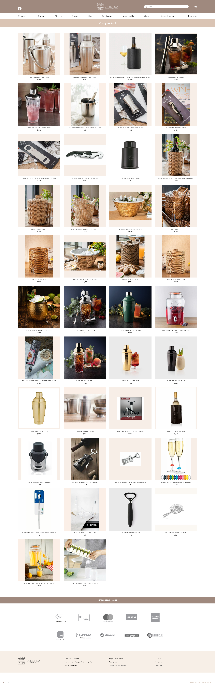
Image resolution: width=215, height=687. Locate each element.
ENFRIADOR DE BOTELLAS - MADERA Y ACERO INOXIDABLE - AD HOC (130, 77)
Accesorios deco (167, 16)
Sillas (90, 16)
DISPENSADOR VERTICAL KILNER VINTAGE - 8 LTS (176, 330)
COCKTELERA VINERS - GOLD (39, 431)
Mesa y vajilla (128, 16)
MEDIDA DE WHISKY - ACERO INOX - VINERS (130, 128)
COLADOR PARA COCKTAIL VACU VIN (176, 533)
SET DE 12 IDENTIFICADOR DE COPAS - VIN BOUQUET (176, 482)
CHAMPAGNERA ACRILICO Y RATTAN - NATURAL (84, 229)
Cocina (147, 16)
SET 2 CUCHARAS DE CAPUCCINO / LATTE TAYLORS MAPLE (39, 381)
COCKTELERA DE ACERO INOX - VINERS (84, 77)
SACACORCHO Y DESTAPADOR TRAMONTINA (84, 482)
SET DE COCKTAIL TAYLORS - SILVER (84, 330)
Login (7, 682)
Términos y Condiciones (117, 665)
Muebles (58, 16)
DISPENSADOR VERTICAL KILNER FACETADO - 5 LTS (39, 583)
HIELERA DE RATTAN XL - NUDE (176, 279)
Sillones (21, 16)
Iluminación (107, 16)
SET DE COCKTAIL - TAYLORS (176, 77)
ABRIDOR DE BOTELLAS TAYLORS (130, 533)
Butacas (41, 16)
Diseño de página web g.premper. (201, 682)
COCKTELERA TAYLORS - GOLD (85, 381)
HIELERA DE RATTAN (176, 229)
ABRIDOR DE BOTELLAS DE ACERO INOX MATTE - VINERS (39, 178)
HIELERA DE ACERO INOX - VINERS (39, 77)
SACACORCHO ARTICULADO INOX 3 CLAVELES (84, 178)
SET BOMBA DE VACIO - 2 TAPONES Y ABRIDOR (130, 431)
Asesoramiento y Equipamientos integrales (78, 662)
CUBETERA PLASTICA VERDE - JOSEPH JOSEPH (84, 583)
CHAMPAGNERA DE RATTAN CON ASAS (130, 229)
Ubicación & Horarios (71, 658)
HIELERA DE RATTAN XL (39, 279)
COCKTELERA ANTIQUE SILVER (85, 431)
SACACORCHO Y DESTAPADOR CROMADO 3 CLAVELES (130, 482)
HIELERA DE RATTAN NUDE (130, 279)
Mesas (75, 16)
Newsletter (158, 662)
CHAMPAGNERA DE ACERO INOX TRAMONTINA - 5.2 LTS (85, 128)
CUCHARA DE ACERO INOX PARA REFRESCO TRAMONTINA (39, 533)
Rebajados (192, 16)
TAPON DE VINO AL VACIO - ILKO (130, 178)
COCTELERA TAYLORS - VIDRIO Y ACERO (39, 128)
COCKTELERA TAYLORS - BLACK (176, 381)
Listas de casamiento (70, 665)
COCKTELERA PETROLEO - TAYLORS (130, 330)
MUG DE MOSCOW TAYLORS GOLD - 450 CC (39, 330)
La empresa (113, 662)
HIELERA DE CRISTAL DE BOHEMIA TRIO (84, 533)
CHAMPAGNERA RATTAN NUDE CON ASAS (85, 279)
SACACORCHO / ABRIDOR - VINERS (176, 128)
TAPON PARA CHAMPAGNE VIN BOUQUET (39, 482)
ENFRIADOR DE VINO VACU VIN (176, 431)
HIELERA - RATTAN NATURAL (39, 229)
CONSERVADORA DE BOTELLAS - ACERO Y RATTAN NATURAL (176, 178)
